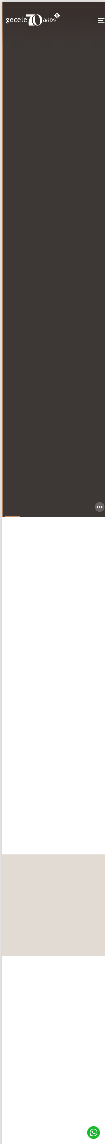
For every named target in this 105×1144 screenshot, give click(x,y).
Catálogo (59, 697)
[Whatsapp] (93, 1132)
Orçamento (22, 697)
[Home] (33, 20)
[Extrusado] (54, 759)
